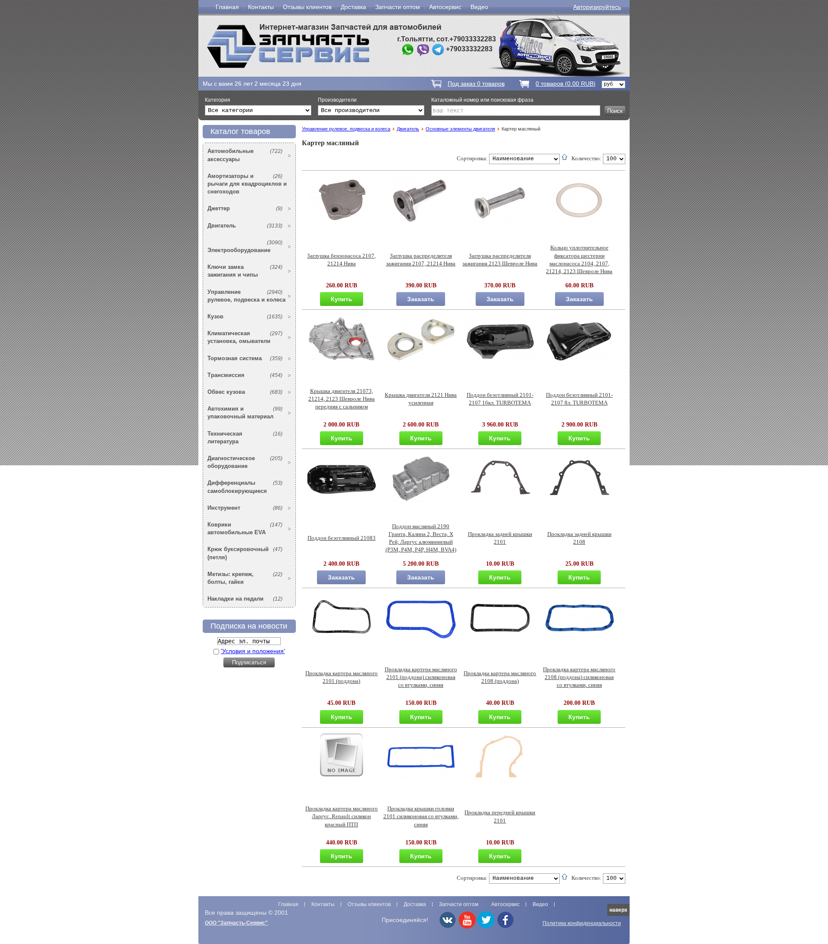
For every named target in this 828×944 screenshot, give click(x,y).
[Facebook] (505, 927)
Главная (227, 6)
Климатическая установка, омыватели (244, 337)
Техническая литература (244, 437)
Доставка (353, 6)
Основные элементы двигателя (460, 128)
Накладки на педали (244, 598)
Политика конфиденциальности (582, 923)
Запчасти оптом (397, 6)
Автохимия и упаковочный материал (244, 412)
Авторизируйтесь (597, 6)
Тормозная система (244, 358)
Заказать (420, 299)
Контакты (261, 6)
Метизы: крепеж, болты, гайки (244, 578)
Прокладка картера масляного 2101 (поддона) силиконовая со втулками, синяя (421, 677)
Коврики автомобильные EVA (244, 528)
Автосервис (445, 6)
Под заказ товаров (476, 83)
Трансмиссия (244, 375)
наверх (618, 910)
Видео (479, 6)
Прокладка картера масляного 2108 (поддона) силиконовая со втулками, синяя (579, 677)
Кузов (244, 316)
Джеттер (244, 208)
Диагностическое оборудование (244, 462)
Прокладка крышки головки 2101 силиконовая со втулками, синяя (420, 816)
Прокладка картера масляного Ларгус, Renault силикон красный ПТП (341, 816)
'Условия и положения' (253, 651)
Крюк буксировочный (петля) (244, 553)
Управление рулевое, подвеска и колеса (246, 296)
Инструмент (244, 508)
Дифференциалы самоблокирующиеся (244, 487)
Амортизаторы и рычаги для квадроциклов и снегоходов (247, 184)
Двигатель (244, 225)
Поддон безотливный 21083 (341, 538)
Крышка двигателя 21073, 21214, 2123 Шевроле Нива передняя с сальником (341, 399)
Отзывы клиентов (307, 6)
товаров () (566, 83)
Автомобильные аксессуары (244, 155)
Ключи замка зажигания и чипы (244, 271)
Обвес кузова (244, 392)
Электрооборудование (244, 246)
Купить (341, 299)
